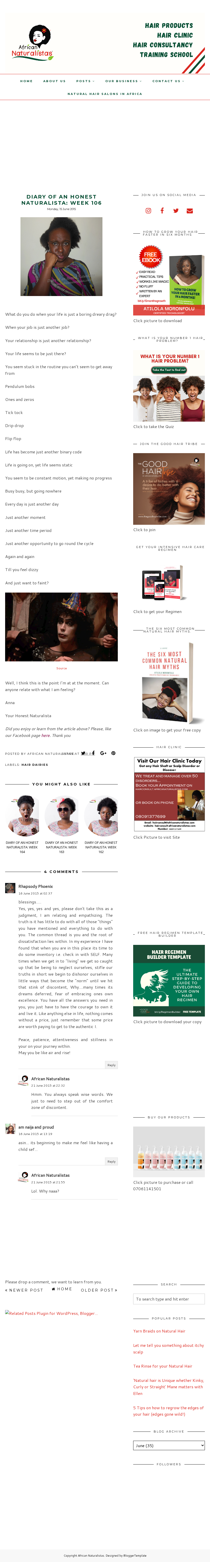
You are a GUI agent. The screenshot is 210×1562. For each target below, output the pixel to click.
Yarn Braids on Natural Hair (159, 1331)
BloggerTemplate (134, 1556)
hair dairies (35, 765)
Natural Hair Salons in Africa (105, 94)
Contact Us (166, 81)
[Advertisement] (43, 136)
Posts (83, 81)
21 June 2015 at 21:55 (48, 1182)
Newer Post (26, 1290)
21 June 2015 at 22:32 (48, 1085)
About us (54, 81)
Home (26, 81)
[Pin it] (113, 753)
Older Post (97, 1290)
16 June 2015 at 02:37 (35, 893)
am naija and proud (36, 1127)
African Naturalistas (50, 1079)
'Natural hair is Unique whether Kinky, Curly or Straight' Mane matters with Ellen (168, 1386)
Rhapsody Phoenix (35, 886)
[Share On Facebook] (93, 753)
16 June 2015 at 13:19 (35, 1134)
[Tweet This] (83, 753)
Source (61, 668)
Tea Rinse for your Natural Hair (162, 1366)
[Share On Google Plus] (103, 753)
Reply (111, 1065)
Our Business (121, 81)
